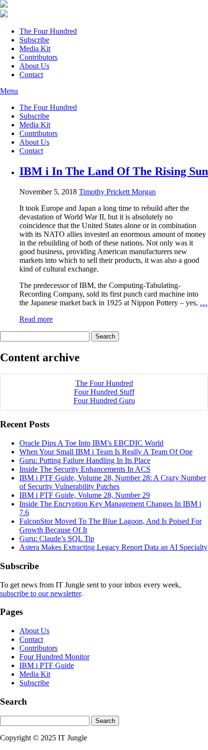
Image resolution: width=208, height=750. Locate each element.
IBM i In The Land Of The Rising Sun (113, 171)
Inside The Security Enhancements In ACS (84, 469)
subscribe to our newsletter (40, 593)
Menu (9, 91)
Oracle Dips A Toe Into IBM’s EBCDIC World (91, 443)
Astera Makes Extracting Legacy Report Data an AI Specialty (113, 547)
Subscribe (34, 40)
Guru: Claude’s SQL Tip (56, 538)
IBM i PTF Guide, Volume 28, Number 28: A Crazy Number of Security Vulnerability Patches (112, 482)
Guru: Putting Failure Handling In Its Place (84, 460)
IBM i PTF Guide (46, 665)
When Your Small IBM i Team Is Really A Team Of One (106, 452)
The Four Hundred (48, 31)
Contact (31, 74)
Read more (36, 319)
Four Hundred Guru (104, 400)
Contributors (38, 57)
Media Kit (34, 48)
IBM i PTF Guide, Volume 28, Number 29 (84, 495)
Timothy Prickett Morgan (117, 192)
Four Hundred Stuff (104, 392)
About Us (34, 66)
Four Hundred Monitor (54, 657)
